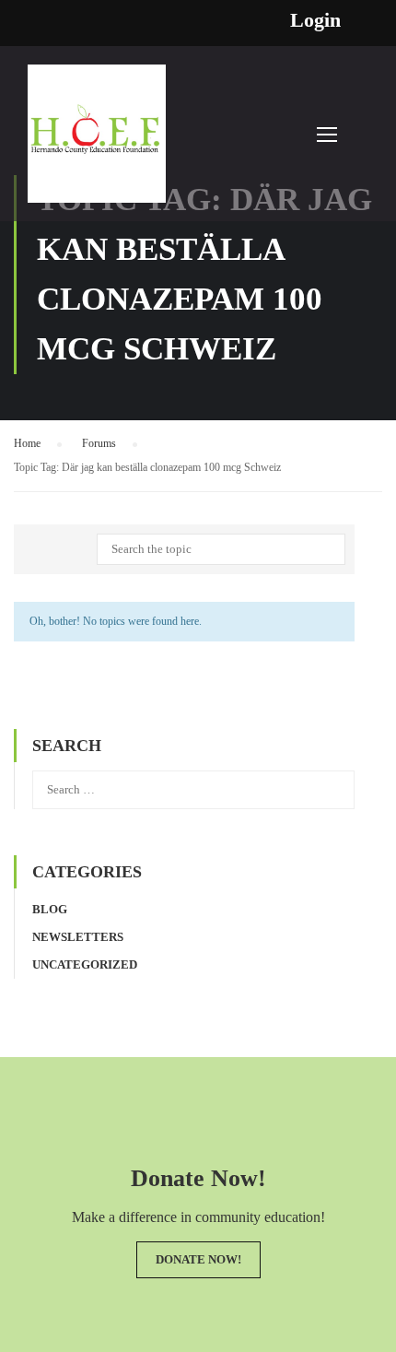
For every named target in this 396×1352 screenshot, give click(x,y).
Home (27, 443)
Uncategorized (84, 964)
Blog (49, 909)
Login (315, 20)
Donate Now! (198, 1259)
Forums (99, 443)
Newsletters (77, 937)
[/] (97, 143)
